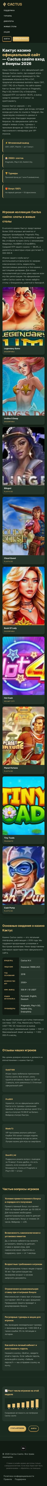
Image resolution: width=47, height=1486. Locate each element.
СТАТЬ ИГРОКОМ (21, 39)
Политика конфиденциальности (19, 1476)
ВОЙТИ (7, 39)
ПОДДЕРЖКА (9, 10)
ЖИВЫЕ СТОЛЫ (10, 26)
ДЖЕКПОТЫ (9, 21)
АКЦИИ (7, 32)
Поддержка (20, 1479)
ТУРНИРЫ (8, 16)
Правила (8, 1479)
